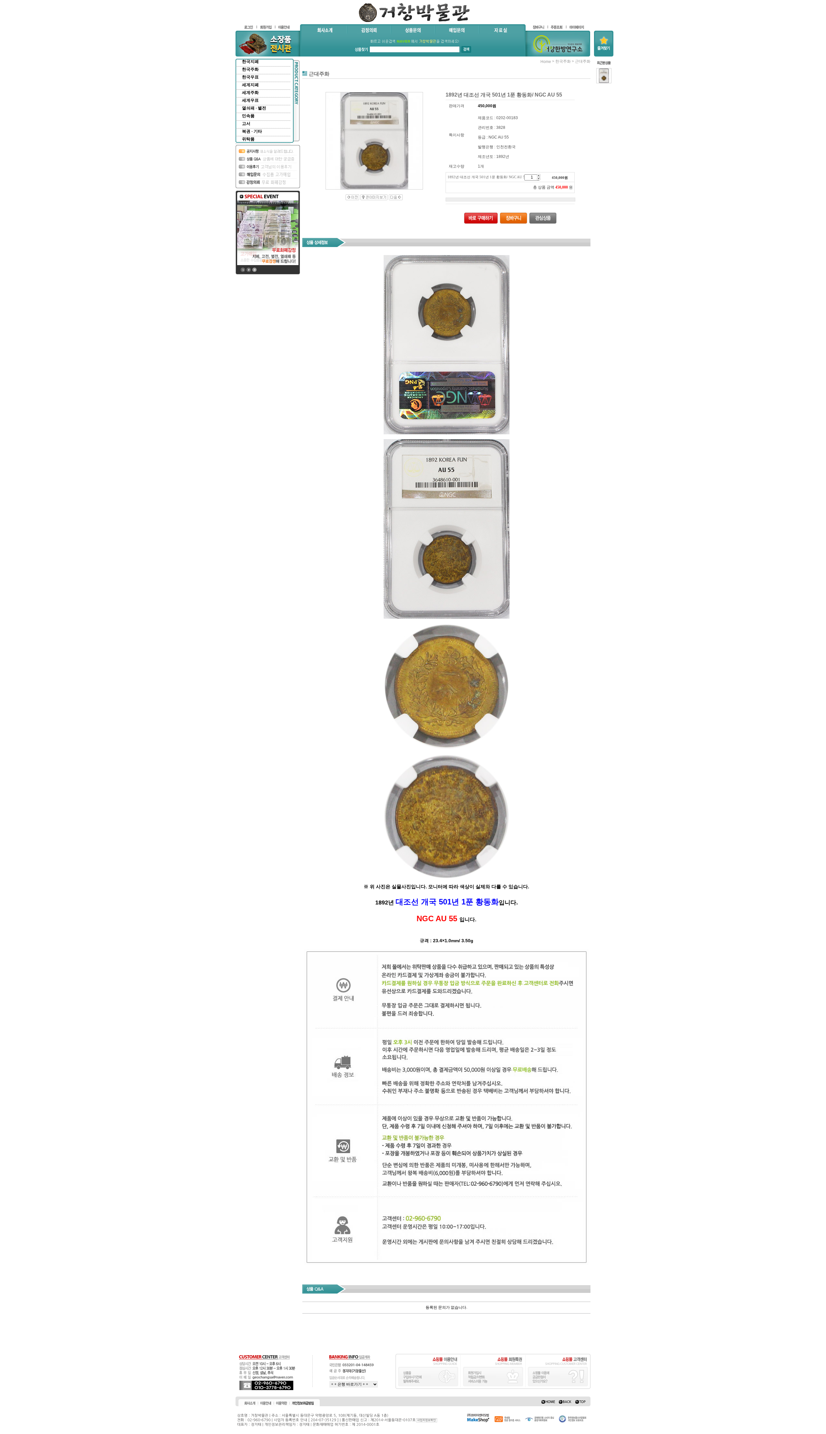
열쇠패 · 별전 (254, 108)
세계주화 (250, 92)
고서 (246, 123)
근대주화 (582, 61)
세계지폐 (250, 84)
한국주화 (250, 69)
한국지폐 (250, 61)
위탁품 (248, 139)
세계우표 (250, 100)
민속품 (248, 115)
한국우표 (250, 77)
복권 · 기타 (252, 131)
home (545, 61)
